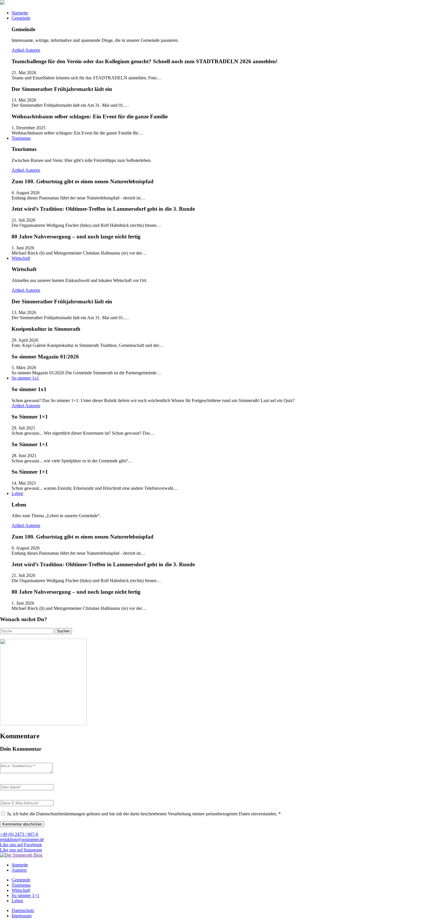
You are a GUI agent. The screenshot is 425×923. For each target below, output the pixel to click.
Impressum (22, 915)
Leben (17, 493)
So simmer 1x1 (25, 377)
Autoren (32, 50)
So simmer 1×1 (25, 895)
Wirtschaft (21, 258)
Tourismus (21, 138)
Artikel (18, 50)
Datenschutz (23, 910)
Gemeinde (21, 18)
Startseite (20, 12)
